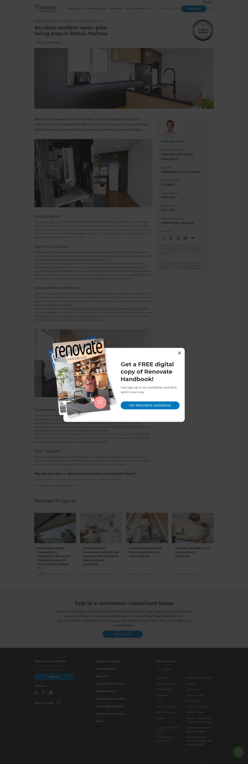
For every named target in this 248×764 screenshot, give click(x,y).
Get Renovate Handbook (150, 405)
